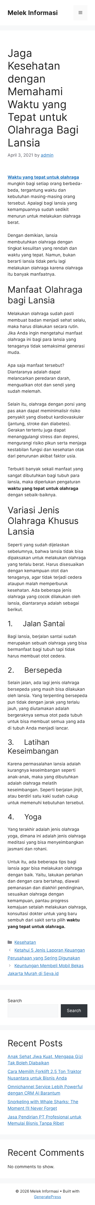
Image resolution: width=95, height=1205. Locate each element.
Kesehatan (25, 942)
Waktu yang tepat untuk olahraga (43, 177)
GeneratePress (47, 1196)
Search (15, 1000)
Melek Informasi (33, 12)
